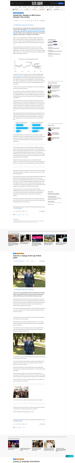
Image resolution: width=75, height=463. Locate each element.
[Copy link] (37, 20)
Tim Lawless (16, 20)
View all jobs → (51, 204)
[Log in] (12, 3)
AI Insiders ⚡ (61, 3)
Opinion (27, 214)
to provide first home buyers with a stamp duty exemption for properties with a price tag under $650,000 (29, 31)
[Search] (14, 3)
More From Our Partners (14, 233)
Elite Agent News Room (20, 261)
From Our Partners (52, 82)
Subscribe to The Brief (54, 3)
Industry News (18, 214)
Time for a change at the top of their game (27, 257)
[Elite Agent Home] (37, 3)
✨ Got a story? (70, 456)
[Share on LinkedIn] (31, 20)
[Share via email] (35, 20)
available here (19, 75)
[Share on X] (33, 20)
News (23, 214)
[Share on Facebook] (29, 20)
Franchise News (20, 253)
